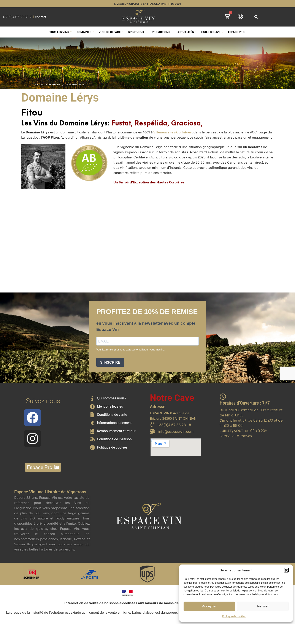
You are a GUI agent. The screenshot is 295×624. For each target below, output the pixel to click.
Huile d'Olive (210, 32)
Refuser (262, 606)
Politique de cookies (234, 616)
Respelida (88, 258)
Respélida (151, 123)
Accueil (39, 85)
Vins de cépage (110, 32)
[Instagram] (32, 438)
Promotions (161, 32)
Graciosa (186, 123)
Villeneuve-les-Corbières (172, 132)
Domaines (83, 32)
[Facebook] (32, 417)
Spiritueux (136, 32)
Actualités (186, 32)
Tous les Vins (59, 32)
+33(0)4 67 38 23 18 (17, 17)
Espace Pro (236, 32)
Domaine (54, 85)
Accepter (209, 606)
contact (40, 17)
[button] (286, 570)
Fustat (121, 123)
